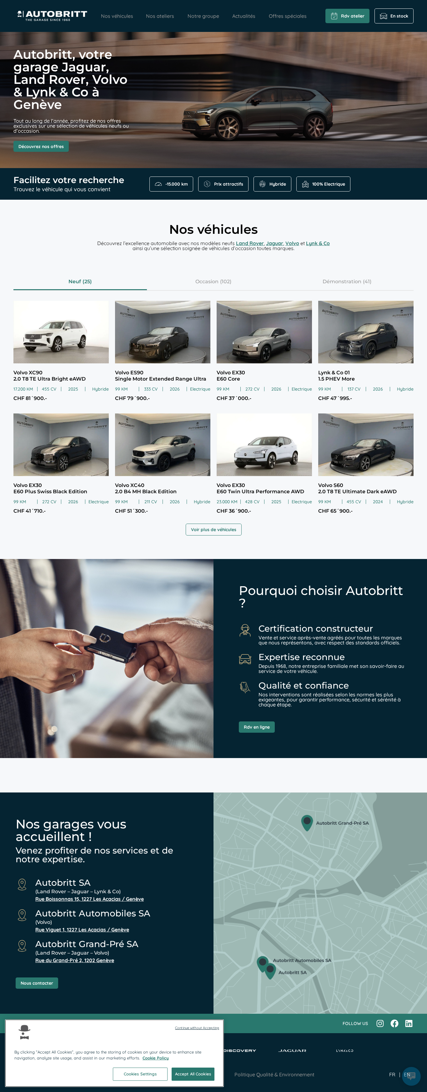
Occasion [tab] (207, 282)
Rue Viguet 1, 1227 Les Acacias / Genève (82, 929)
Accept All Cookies (193, 1073)
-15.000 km (176, 184)
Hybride (277, 184)
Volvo (292, 243)
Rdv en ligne (257, 727)
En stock (399, 16)
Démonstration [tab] (342, 282)
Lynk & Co (318, 243)
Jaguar (274, 243)
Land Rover (250, 243)
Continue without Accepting (197, 1028)
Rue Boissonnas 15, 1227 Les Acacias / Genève (89, 898)
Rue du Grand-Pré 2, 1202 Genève (74, 960)
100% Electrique (328, 184)
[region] (114, 1053)
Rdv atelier (352, 16)
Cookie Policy (156, 1058)
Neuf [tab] (74, 282)
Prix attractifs (228, 184)
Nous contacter (37, 983)
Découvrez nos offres (41, 146)
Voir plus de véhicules (213, 529)
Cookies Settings (140, 1073)
